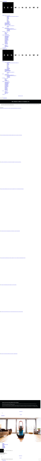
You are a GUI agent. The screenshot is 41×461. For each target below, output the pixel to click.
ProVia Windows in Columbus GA (10, 25)
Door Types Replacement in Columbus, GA (9, 28)
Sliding (8, 63)
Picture (8, 17)
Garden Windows (6, 84)
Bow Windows (6, 39)
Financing (6, 33)
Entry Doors (6, 41)
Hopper (8, 67)
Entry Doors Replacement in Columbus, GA (11, 75)
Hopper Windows (6, 40)
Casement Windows (7, 36)
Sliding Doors (8, 77)
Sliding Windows (6, 82)
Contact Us (3, 94)
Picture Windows (6, 37)
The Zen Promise (6, 92)
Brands (5, 71)
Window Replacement (7, 23)
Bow (7, 20)
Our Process (3, 31)
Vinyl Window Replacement (8, 70)
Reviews (6, 45)
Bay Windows (6, 38)
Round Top (8, 21)
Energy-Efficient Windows (7, 24)
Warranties (6, 80)
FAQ (5, 32)
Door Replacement (7, 74)
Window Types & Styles (7, 15)
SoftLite (8, 26)
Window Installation (7, 22)
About (3, 44)
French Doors (8, 29)
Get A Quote (3, 447)
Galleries (3, 81)
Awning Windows (7, 85)
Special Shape (6, 43)
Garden (8, 18)
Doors (3, 27)
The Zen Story (6, 46)
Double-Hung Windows (7, 35)
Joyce (7, 73)
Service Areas (6, 91)
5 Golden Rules (6, 78)
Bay (7, 19)
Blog (5, 47)
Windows (3, 61)
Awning (8, 66)
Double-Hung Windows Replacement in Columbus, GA (13, 16)
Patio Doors (8, 30)
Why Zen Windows (7, 34)
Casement (8, 64)
